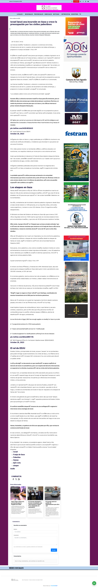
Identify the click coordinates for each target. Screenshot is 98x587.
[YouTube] (88, 1)
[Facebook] (83, 1)
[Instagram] (85, 1)
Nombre (15, 529)
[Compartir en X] (16, 479)
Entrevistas (65, 14)
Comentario (16, 535)
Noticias (56, 14)
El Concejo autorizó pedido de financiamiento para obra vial (52, 504)
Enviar (54, 550)
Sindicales (48, 14)
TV (80, 14)
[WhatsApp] (80, 1)
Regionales (29, 14)
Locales (20, 14)
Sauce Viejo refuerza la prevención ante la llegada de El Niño (17, 503)
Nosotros (74, 14)
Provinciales (38, 14)
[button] (72, 1)
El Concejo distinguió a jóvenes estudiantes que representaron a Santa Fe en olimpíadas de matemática (35, 504)
